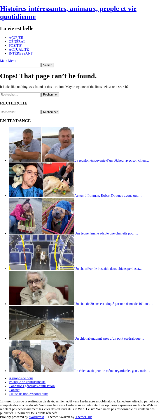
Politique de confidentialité (27, 382)
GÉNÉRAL (17, 41)
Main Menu (8, 61)
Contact (14, 390)
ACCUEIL (16, 37)
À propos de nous (21, 378)
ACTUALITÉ (19, 49)
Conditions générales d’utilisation (32, 386)
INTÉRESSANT (21, 53)
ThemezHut (83, 417)
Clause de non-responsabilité (28, 394)
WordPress (36, 417)
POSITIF (15, 45)
